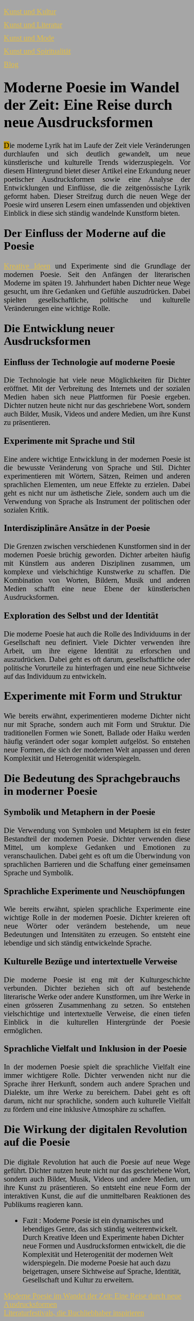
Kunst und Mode (29, 38)
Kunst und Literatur (33, 25)
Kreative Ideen (27, 266)
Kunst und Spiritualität (37, 51)
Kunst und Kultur (30, 12)
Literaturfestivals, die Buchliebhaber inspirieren (74, 1313)
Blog (11, 64)
